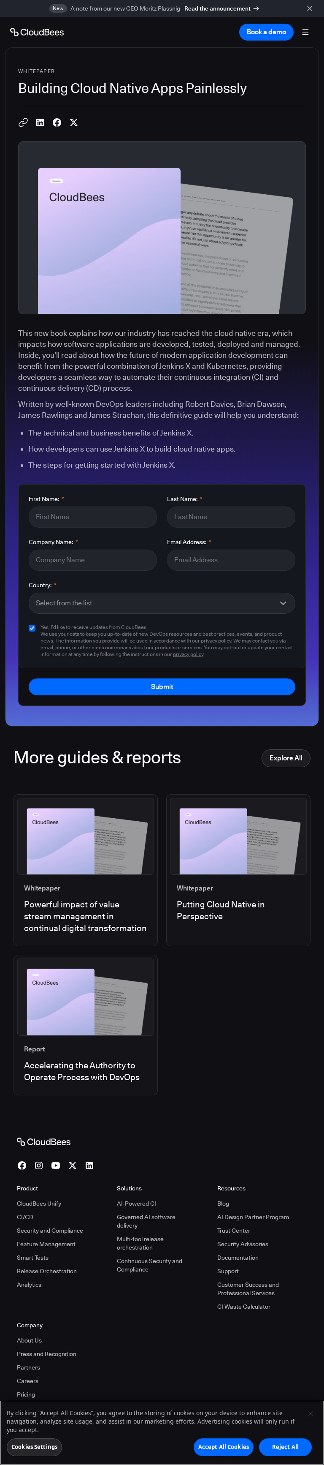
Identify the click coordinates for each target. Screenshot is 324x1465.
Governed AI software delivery (146, 1221)
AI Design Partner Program (253, 1217)
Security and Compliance (50, 1230)
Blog (223, 1203)
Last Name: (184, 499)
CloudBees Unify (39, 1203)
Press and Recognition (46, 1354)
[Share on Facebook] (57, 122)
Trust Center (233, 1230)
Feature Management (46, 1244)
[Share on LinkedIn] (40, 122)
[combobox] (155, 603)
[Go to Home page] (37, 32)
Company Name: (53, 542)
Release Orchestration (47, 1271)
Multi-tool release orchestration (140, 1243)
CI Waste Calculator (243, 1306)
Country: (43, 585)
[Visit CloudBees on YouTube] (56, 1165)
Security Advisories (242, 1244)
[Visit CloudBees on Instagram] (39, 1165)
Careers (27, 1381)
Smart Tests (33, 1257)
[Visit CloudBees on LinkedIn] (89, 1165)
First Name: (46, 499)
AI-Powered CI (136, 1203)
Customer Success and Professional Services (248, 1288)
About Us (29, 1340)
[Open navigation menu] (305, 32)
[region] (162, 1432)
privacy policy (188, 654)
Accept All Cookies (223, 1447)
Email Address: (189, 542)
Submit (162, 687)
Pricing (26, 1394)
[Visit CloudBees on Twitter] (73, 1165)
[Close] (310, 1414)
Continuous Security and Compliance (149, 1265)
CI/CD (25, 1217)
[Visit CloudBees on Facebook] (22, 1165)
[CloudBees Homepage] (43, 1141)
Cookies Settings (34, 1447)
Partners (28, 1367)
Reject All (285, 1447)
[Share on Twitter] (74, 122)
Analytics (29, 1284)
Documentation (238, 1257)
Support (228, 1271)
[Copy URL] (23, 122)
